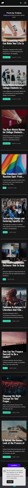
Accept (10, 481)
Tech (4, 279)
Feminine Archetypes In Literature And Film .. (14, 308)
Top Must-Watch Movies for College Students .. (14, 131)
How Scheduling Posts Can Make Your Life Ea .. (13, 43)
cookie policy (13, 478)
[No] (26, 482)
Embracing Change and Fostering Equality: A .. (13, 219)
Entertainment (6, 321)
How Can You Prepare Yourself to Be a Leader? (13, 354)
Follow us (6, 15)
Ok (14, 485)
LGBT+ (4, 187)
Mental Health (6, 57)
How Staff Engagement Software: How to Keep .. (13, 265)
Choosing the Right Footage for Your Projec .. (12, 398)
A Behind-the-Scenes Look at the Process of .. (13, 443)
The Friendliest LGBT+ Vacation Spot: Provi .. (13, 175)
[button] (20, 3)
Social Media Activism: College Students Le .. (13, 86)
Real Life (5, 232)
